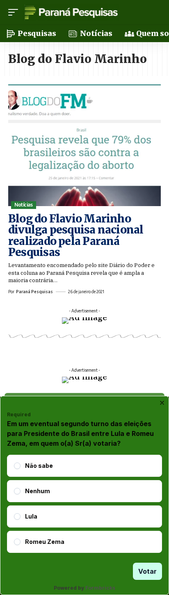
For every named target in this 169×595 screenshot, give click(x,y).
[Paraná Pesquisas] (70, 12)
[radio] (17, 466)
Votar (147, 571)
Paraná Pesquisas (34, 291)
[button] (15, 12)
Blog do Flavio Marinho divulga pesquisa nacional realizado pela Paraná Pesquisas (76, 235)
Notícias (23, 205)
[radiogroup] (84, 504)
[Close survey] (162, 402)
